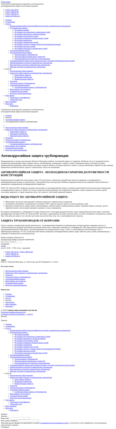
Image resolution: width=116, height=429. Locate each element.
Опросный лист (16, 100)
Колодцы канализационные (20, 93)
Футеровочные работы (19, 28)
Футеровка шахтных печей (24, 46)
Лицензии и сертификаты (20, 98)
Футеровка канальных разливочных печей (30, 48)
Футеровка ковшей (21, 30)
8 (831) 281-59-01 (12, 10)
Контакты (9, 104)
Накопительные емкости (23, 79)
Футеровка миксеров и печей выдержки (30, 34)
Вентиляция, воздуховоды (20, 89)
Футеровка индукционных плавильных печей (32, 32)
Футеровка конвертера (23, 40)
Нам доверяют (11, 102)
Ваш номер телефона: (9, 421)
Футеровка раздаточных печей (26, 36)
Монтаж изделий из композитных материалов (28, 67)
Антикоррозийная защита (20, 50)
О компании (10, 22)
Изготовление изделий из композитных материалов (30, 65)
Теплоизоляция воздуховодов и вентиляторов (32, 59)
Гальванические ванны (19, 91)
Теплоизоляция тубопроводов (26, 55)
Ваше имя (4, 418)
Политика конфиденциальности (13, 312)
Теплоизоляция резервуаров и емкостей (29, 57)
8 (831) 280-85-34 (12, 14)
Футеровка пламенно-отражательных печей (31, 38)
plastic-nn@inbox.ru (12, 16)
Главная (8, 20)
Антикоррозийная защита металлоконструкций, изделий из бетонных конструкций (42, 61)
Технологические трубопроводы (22, 83)
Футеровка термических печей (26, 42)
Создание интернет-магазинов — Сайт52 (17, 314)
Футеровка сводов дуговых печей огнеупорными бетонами (37, 44)
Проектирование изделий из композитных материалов (31, 63)
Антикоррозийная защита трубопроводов (30, 87)
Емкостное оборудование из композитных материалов (31, 73)
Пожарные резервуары (23, 77)
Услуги (8, 24)
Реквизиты (14, 106)
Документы (9, 95)
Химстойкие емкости (22, 75)
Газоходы (13, 81)
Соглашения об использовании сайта (54, 423)
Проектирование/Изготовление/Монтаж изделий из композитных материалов (40, 26)
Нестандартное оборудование (21, 71)
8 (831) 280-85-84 (12, 12)
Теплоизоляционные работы (21, 53)
